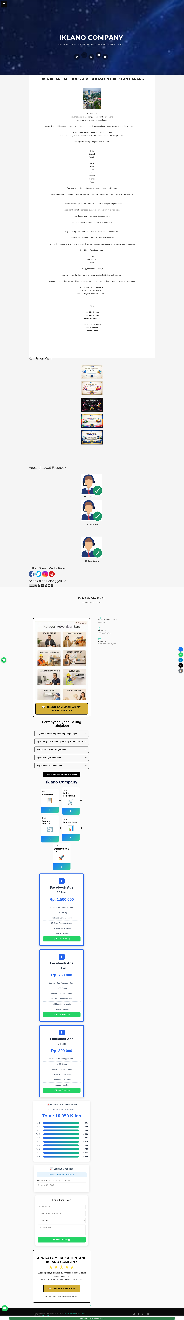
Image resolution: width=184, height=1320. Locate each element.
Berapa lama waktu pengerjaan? (62, 750)
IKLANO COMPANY (91, 37)
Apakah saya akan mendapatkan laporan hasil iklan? (62, 741)
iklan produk (81, 1314)
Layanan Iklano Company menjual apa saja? (62, 733)
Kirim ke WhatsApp (61, 1240)
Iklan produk (46, 1316)
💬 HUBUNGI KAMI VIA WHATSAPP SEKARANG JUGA (61, 709)
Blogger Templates (70, 1314)
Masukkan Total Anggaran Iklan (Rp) (53, 1180)
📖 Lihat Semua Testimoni (61, 1288)
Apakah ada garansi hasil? (62, 757)
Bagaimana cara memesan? (62, 765)
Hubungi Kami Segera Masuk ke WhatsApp (61, 774)
